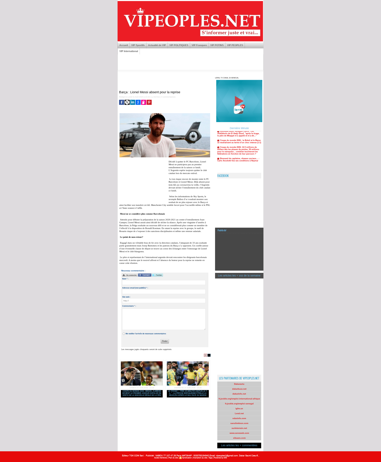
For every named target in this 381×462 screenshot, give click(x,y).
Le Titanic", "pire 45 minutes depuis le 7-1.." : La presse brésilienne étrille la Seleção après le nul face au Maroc (187, 393)
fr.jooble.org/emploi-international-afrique (239, 398)
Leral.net (239, 413)
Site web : (126, 297)
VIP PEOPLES (235, 45)
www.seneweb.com (239, 433)
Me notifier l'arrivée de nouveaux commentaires (146, 334)
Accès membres (160, 458)
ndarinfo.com (239, 418)
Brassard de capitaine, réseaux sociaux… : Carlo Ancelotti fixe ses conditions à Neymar (238, 151)
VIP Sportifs (138, 45)
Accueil (123, 45)
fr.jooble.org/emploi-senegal (239, 403)
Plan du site (173, 458)
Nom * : (125, 279)
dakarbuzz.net (239, 389)
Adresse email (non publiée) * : (135, 288)
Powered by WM (220, 458)
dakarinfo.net (239, 394)
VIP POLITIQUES (178, 45)
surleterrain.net (239, 428)
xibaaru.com (239, 438)
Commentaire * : (129, 306)
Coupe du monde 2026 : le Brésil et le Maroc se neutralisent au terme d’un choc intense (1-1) (239, 133)
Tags (210, 458)
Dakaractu (239, 384)
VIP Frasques (199, 45)
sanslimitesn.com (239, 423)
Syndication (187, 458)
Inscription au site (200, 458)
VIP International (128, 51)
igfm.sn (239, 408)
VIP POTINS (217, 45)
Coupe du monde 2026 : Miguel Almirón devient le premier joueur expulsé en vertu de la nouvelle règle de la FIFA (141, 393)
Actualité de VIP (157, 45)
